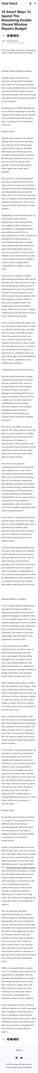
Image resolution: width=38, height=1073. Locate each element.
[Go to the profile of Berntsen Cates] (3, 42)
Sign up (19, 1050)
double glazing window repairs (21, 867)
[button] (31, 3)
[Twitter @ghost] (21, 1058)
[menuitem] (19, 1050)
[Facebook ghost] (17, 1058)
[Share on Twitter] (8, 35)
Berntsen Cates (12, 41)
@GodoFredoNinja (25, 1067)
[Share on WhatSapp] (17, 35)
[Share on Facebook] (11, 35)
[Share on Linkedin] (14, 35)
